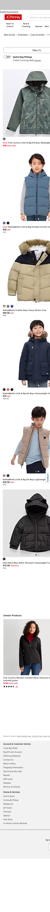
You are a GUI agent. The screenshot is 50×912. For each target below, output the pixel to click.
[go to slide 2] (38, 134)
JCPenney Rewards (12, 755)
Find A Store (9, 796)
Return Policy (9, 763)
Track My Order (10, 748)
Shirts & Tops (37, 736)
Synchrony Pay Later (12, 771)
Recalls (6, 775)
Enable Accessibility (9, 11)
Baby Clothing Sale (24, 736)
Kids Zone (7, 819)
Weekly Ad (8, 804)
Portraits (7, 811)
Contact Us (8, 759)
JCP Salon (7, 807)
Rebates (7, 783)
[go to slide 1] (36, 134)
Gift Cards (8, 779)
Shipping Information (13, 767)
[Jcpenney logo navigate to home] (13, 17)
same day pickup (22, 56)
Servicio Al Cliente (11, 786)
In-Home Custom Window (15, 823)
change (37, 60)
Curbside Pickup (10, 800)
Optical (6, 815)
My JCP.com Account (12, 752)
